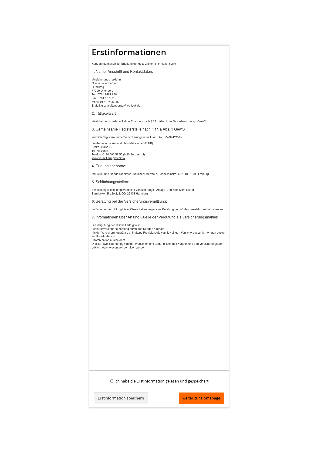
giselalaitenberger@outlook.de (120, 105)
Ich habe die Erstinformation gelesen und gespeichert (162, 381)
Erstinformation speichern (121, 398)
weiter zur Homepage (201, 398)
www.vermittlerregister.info (108, 158)
